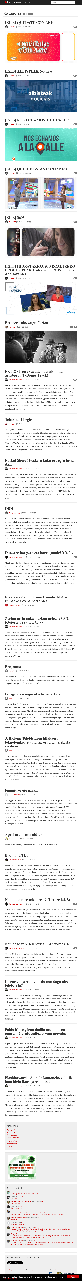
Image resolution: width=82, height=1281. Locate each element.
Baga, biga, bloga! (15, 513)
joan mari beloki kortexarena (21, 1201)
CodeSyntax (11, 1270)
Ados (73, 1277)
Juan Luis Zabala (17, 1227)
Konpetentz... (12, 1144)
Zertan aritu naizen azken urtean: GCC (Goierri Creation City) (37, 620)
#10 (35, 1241)
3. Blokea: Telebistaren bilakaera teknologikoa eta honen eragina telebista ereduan (37, 742)
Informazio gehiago (10, 1278)
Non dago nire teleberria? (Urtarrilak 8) (37, 899)
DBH (9, 508)
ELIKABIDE (12, 27)
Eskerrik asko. (15, 1203)
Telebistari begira (19, 419)
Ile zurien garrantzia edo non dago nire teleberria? (37, 983)
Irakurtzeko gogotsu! (18, 1224)
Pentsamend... (13, 1135)
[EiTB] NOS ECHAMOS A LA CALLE (37, 120)
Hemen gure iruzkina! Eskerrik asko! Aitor (24, 1194)
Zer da (28, 1257)
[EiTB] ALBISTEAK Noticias (29, 71)
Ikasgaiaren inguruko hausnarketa (33, 694)
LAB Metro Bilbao (14, 605)
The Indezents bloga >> (17, 379)
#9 (31, 1234)
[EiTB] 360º (14, 217)
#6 (38, 1218)
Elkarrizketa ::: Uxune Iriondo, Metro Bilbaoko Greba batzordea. (36, 599)
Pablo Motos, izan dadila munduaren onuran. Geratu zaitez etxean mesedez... (37, 1031)
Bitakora (57, 1270)
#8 (35, 1227)
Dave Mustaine (13, 1138)
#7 (21, 1222)
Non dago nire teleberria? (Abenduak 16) (38, 944)
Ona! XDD (14, 1198)
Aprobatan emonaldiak (23, 834)
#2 (22, 1197)
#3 (42, 1201)
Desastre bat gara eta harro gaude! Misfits (39, 552)
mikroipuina (12, 1141)
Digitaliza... (11, 1146)
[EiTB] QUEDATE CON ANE (29, 22)
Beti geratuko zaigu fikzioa (26, 322)
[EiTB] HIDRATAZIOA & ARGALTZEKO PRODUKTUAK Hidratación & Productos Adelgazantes (40, 270)
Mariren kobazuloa (15, 860)
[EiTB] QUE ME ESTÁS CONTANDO (36, 168)
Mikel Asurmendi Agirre (19, 1217)
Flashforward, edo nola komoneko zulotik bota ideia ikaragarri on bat (38, 1079)
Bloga (36, 1257)
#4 (21, 1206)
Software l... (12, 1132)
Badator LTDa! (17, 855)
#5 (21, 1211)
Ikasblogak (29, 2)
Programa (13, 666)
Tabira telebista (14, 839)
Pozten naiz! (15, 1219)
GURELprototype (14, 794)
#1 (22, 1192)
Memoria (12, 671)
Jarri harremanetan (15, 1257)
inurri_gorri (12, 424)
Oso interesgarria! (16, 1208)
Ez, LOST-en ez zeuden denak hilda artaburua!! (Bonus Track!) (34, 373)
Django (34, 1270)
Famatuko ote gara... (21, 790)
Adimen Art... (12, 1130)
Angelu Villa (15, 1234)
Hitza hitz (12, 327)
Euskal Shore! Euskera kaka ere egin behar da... (40, 462)
